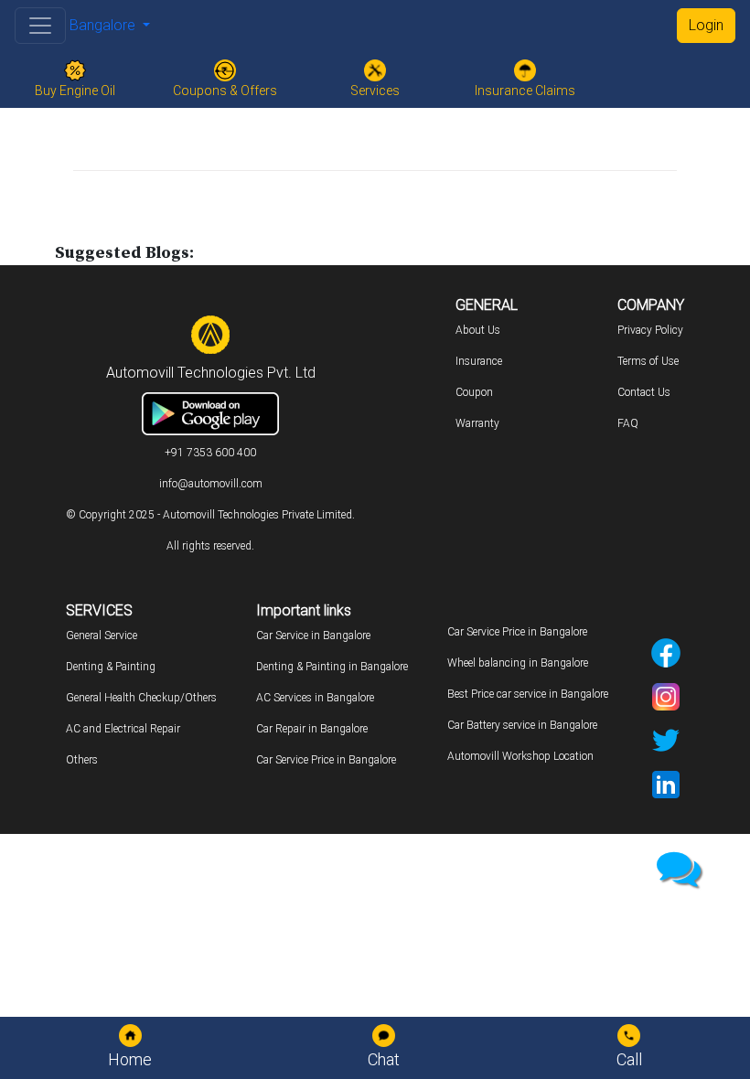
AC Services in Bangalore (315, 697)
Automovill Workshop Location (520, 756)
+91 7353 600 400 (210, 452)
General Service (101, 635)
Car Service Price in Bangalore (326, 759)
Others (82, 759)
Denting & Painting (110, 666)
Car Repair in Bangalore (312, 728)
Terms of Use (648, 361)
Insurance (478, 361)
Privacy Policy (650, 330)
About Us (477, 330)
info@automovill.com (210, 483)
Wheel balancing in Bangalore (517, 663)
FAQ (627, 423)
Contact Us (643, 392)
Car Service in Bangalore (313, 635)
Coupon (474, 392)
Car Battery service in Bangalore (522, 725)
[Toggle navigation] (40, 25)
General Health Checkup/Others (141, 697)
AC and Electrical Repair (123, 728)
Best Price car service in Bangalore (527, 694)
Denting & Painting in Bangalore (332, 666)
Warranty (477, 423)
